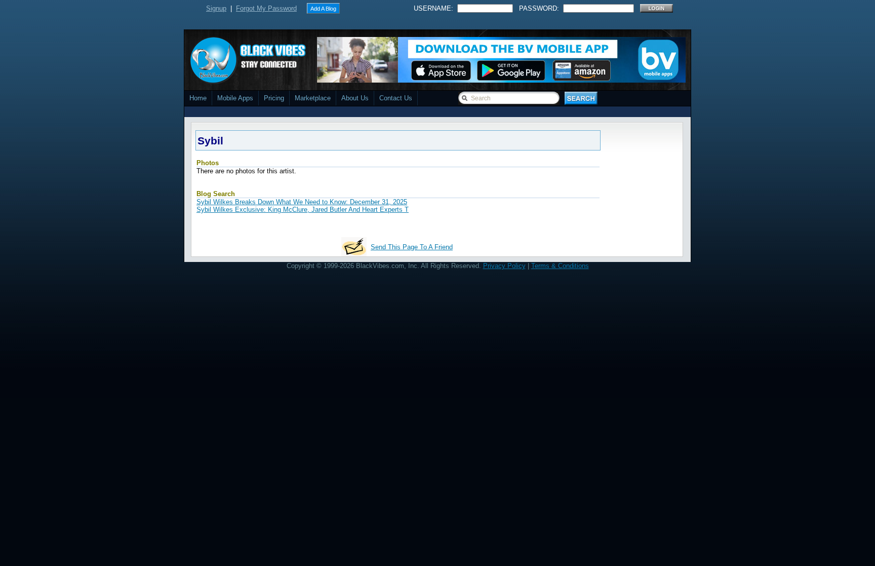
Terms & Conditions (560, 266)
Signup (216, 8)
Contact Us (395, 98)
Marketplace (313, 98)
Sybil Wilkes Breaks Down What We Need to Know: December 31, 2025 (301, 202)
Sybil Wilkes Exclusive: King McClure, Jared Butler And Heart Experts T (302, 209)
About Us (355, 98)
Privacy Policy (504, 266)
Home (198, 98)
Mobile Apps (235, 98)
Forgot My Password (266, 8)
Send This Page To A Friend (412, 247)
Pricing (274, 98)
